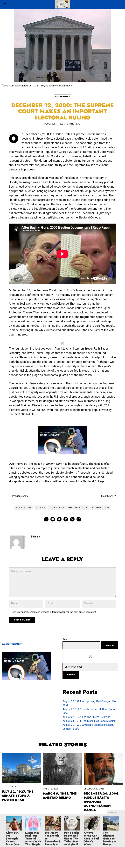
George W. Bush (78, 507)
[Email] (78, 519)
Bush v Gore (56, 507)
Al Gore (40, 507)
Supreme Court (100, 507)
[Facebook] (46, 519)
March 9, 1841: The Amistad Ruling (60, 795)
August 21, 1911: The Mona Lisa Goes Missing (89, 720)
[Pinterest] (65, 519)
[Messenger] (52, 519)
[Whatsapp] (72, 519)
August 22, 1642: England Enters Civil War (86, 717)
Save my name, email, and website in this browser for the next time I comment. (55, 612)
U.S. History (62, 96)
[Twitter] (59, 519)
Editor (35, 536)
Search (66, 639)
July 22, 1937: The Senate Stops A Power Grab (18, 795)
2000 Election (23, 507)
